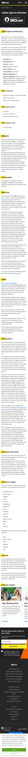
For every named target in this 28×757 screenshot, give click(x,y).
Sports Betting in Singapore (14, 679)
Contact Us (14, 719)
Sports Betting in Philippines (14, 676)
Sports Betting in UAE (14, 681)
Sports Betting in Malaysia (14, 671)
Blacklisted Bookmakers (14, 701)
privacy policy (17, 655)
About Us (14, 717)
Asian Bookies (14, 699)
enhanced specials (6, 200)
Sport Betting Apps (14, 669)
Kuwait (6, 221)
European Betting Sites (14, 696)
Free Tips (14, 707)
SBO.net (13, 652)
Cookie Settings (14, 754)
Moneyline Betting (14, 714)
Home (2, 7)
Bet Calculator (14, 712)
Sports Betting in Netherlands (14, 674)
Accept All (14, 749)
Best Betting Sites (14, 687)
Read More (5, 621)
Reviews (6, 7)
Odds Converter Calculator (14, 709)
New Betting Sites (14, 689)
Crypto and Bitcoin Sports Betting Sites (14, 693)
